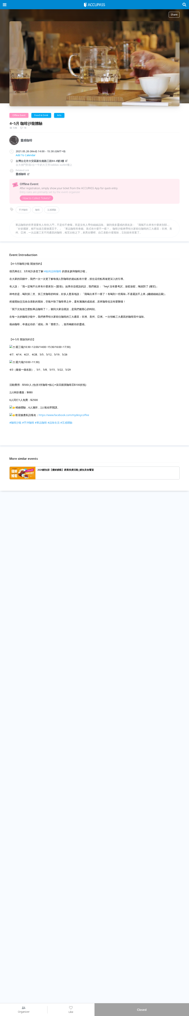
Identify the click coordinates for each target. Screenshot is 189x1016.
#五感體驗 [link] (66, 422)
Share (174, 14)
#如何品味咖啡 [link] (52, 271)
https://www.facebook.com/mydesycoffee (64, 415)
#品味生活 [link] (54, 422)
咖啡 (37, 209)
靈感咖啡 (21, 174)
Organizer (24, 1011)
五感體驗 (51, 209)
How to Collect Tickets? (36, 198)
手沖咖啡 (23, 209)
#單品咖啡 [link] (41, 422)
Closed (142, 1010)
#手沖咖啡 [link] (28, 422)
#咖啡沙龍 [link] (15, 422)
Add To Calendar (25, 155)
